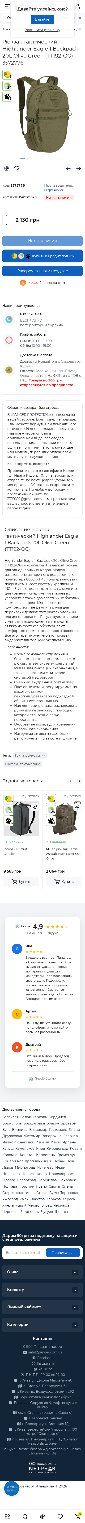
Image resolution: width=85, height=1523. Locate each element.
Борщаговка (34, 1123)
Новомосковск (34, 1174)
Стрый (42, 1193)
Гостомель (58, 1130)
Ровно (41, 1186)
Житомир (32, 1136)
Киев (40, 1148)
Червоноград (40, 1205)
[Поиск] (25, 1517)
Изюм (56, 1142)
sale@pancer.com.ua (44, 1352)
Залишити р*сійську (42, 30)
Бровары (68, 1123)
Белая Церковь (33, 1117)
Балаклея (10, 1117)
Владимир (38, 1130)
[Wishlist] (17, 168)
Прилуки (26, 1186)
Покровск (67, 1180)
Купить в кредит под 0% (52, 256)
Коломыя (10, 1155)
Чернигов (11, 1212)
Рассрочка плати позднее (42, 271)
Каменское (24, 1148)
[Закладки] (60, 1517)
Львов (7, 1167)
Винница (20, 1130)
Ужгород (10, 1199)
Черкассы (61, 1205)
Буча (6, 1130)
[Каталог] (7, 1517)
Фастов (38, 1199)
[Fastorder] (35, 807)
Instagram (45, 1363)
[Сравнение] (42, 1517)
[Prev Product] (68, 168)
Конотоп (27, 1155)
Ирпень (69, 1142)
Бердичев (57, 1117)
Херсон (69, 1199)
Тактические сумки (30, 755)
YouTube (45, 1369)
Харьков (54, 1199)
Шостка (61, 1212)
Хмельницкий (14, 1205)
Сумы (54, 1193)
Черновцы (30, 1212)
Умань (25, 1199)
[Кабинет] (78, 6)
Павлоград (26, 1180)
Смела (67, 1186)
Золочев (70, 1136)
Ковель (76, 1148)
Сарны (54, 1186)
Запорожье (52, 1136)
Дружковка (12, 1136)
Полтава (9, 1186)
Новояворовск (62, 1174)
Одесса (8, 1180)
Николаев (11, 1174)
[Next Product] (79, 168)
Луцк (70, 1161)
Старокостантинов (18, 1193)
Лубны (59, 1161)
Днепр (74, 1130)
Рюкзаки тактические (22, 764)
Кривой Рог (12, 1161)
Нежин (61, 1167)
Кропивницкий (38, 1161)
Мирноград (25, 1167)
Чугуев (47, 1212)
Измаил (42, 1142)
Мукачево (45, 1167)
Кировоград (57, 1148)
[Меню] (7, 6)
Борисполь (12, 1123)
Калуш (8, 1148)
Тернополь (69, 1193)
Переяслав (47, 1180)
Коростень (45, 1155)
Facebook (44, 1358)
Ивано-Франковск (18, 1142)
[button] (70, 781)
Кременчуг (66, 1155)
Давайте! (42, 19)
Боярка (53, 1123)
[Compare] (6, 168)
